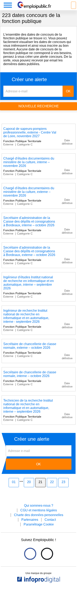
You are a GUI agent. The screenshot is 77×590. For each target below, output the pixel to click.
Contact (50, 519)
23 (63, 482)
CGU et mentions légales (38, 510)
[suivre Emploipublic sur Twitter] (47, 554)
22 (52, 482)
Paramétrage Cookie (39, 524)
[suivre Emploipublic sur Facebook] (30, 554)
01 (14, 482)
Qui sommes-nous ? (38, 505)
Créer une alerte (29, 79)
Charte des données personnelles (38, 515)
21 (40, 482)
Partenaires (29, 519)
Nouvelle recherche (38, 106)
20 (29, 482)
